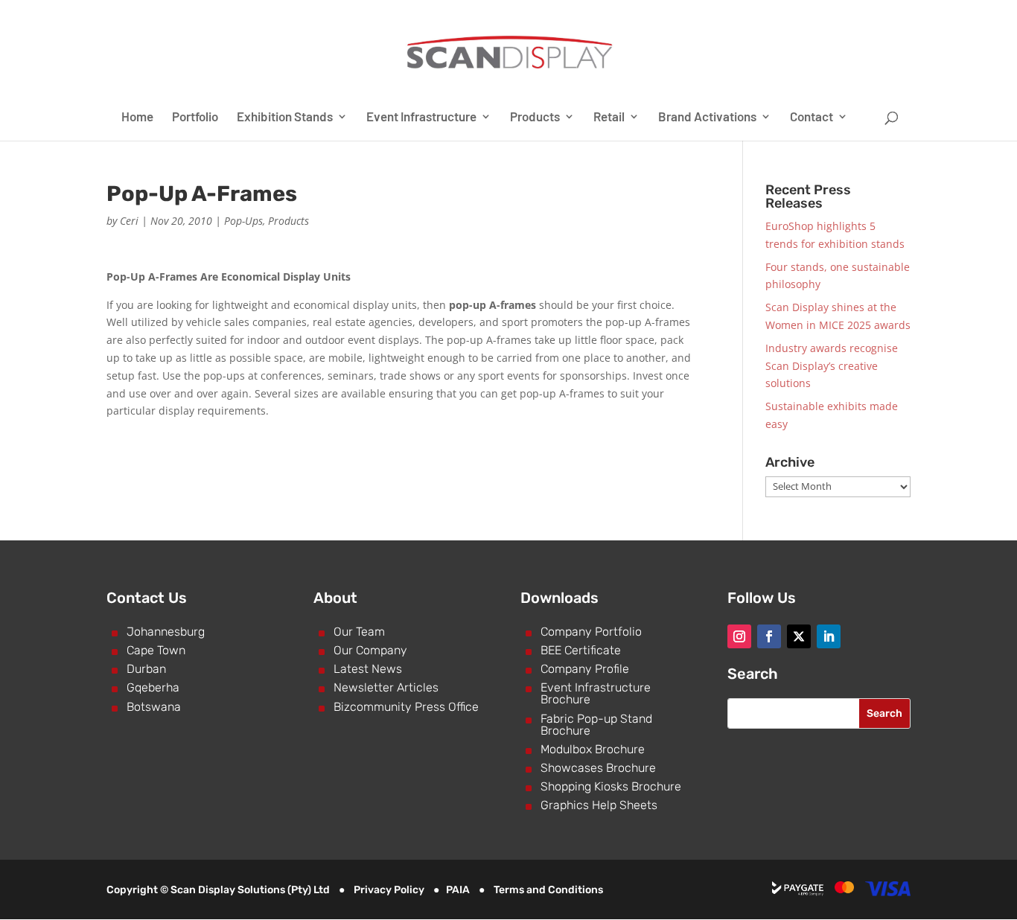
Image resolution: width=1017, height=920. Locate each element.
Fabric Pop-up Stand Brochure (596, 725)
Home (137, 117)
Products (535, 117)
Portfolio (195, 117)
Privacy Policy (389, 890)
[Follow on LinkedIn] (829, 636)
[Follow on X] (799, 636)
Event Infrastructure (421, 117)
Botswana (154, 707)
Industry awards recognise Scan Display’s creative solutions (831, 366)
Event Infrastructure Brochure (596, 693)
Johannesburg (166, 631)
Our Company (370, 650)
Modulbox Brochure (593, 749)
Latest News (368, 669)
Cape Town (156, 650)
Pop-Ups (243, 221)
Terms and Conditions (548, 890)
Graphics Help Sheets (599, 805)
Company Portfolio (591, 631)
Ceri (129, 221)
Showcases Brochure (598, 768)
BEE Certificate (581, 650)
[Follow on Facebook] (769, 636)
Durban (146, 669)
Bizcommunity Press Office (406, 707)
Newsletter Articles (386, 687)
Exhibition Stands (285, 117)
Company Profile (585, 669)
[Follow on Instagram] (739, 636)
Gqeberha (153, 687)
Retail (609, 117)
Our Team (359, 631)
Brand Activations (707, 117)
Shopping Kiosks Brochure (611, 786)
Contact (811, 117)
